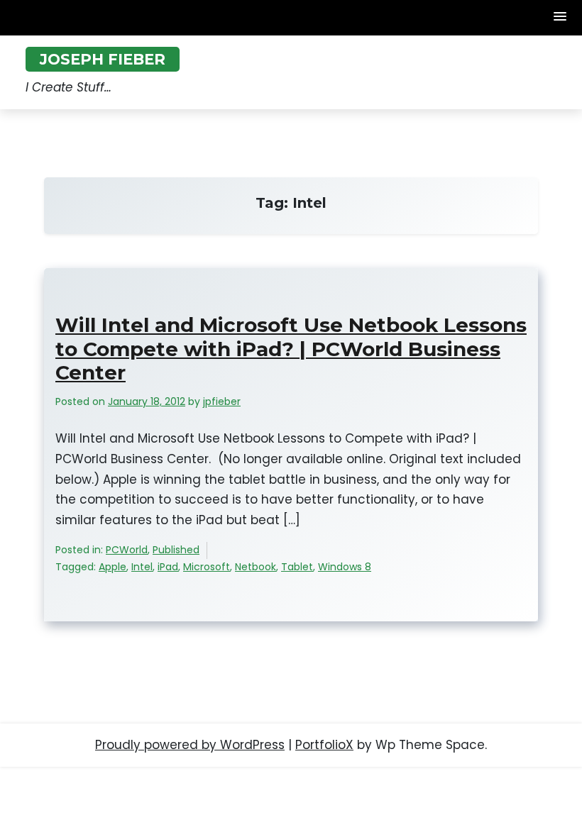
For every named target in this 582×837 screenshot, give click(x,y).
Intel (142, 567)
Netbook (255, 567)
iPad (168, 567)
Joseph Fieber (102, 59)
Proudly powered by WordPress (190, 744)
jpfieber (222, 401)
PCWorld (127, 550)
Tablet (297, 567)
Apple (112, 567)
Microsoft (206, 567)
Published (176, 550)
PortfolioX (324, 744)
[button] (561, 17)
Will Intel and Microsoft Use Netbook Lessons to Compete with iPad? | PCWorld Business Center (291, 349)
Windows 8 (344, 567)
